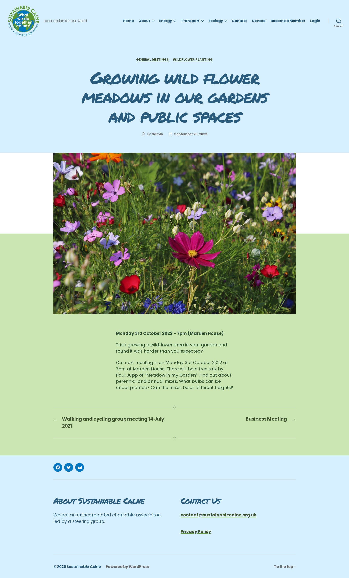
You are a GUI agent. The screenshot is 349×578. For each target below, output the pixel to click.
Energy (165, 21)
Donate (259, 21)
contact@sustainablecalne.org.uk (218, 515)
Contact (239, 21)
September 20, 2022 (190, 134)
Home (128, 21)
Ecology (216, 21)
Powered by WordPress (127, 566)
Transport (190, 21)
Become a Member (288, 21)
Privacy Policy (196, 531)
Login (315, 21)
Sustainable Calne (84, 566)
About (144, 21)
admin (157, 134)
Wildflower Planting (193, 60)
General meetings (152, 60)
